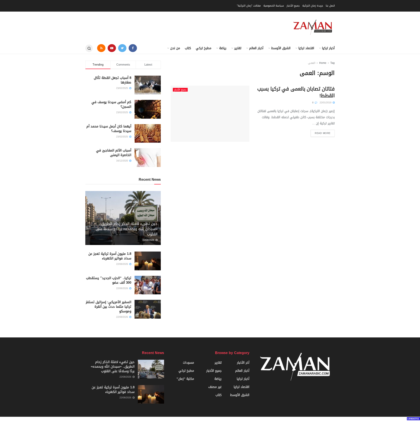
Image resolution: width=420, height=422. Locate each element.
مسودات (188, 363)
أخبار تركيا (328, 48)
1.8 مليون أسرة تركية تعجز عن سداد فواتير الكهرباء (109, 256)
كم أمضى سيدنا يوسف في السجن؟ (111, 104)
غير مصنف (215, 387)
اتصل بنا (330, 5)
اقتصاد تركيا (306, 48)
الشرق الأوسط (280, 48)
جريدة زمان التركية (312, 5)
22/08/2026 (148, 240)
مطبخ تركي (203, 48)
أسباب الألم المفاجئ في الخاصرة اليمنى (113, 152)
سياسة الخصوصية (273, 5)
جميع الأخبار (293, 5)
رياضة (222, 48)
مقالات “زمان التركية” (249, 5)
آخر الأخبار (243, 363)
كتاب (188, 48)
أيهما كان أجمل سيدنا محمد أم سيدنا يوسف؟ (108, 128)
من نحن (175, 48)
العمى (311, 63)
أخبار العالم (256, 48)
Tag (332, 63)
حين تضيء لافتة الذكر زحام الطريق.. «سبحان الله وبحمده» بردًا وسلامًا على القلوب (127, 229)
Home (322, 63)
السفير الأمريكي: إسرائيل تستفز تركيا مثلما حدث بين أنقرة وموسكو (108, 306)
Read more (323, 133)
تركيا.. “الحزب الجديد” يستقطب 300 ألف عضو (108, 280)
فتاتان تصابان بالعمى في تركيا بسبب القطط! (296, 92)
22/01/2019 (326, 102)
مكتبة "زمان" (185, 379)
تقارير (237, 48)
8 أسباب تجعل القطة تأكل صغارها (112, 80)
